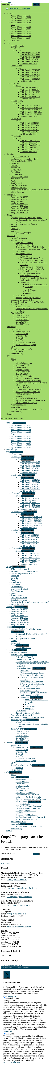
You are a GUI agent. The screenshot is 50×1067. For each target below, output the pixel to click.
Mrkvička (14, 166)
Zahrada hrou (16, 168)
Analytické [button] (7, 1031)
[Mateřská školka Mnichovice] (18, 9)
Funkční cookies (12, 998)
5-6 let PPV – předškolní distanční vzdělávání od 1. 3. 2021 (33, 279)
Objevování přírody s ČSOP (21, 161)
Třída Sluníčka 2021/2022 (30, 147)
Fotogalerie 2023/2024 (19, 201)
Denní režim (20, 338)
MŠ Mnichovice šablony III (26, 403)
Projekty (10, 154)
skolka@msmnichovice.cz (17, 880)
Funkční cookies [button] (9, 996)
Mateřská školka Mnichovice (12, 418)
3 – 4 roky (29, 287)
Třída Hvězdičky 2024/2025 (31, 105)
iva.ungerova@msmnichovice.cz (19, 897)
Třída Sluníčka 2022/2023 (30, 145)
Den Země (24, 256)
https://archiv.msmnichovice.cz (12, 965)
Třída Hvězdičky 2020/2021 (31, 114)
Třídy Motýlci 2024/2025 (30, 52)
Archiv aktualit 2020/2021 (21, 29)
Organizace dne (22, 336)
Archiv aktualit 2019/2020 (21, 31)
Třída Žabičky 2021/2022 (30, 94)
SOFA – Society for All (20, 157)
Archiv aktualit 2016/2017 (21, 447)
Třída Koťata (16, 119)
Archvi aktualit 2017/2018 (21, 36)
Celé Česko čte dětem (19, 185)
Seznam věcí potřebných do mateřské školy (27, 302)
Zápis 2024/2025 (22, 317)
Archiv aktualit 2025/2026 (21, 16)
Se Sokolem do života (19, 188)
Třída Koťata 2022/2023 (29, 127)
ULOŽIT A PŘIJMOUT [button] (12, 1062)
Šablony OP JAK (22, 365)
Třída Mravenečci (17, 46)
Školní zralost (21, 295)
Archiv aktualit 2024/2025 (21, 18)
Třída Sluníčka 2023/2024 (30, 143)
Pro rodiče (11, 236)
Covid (13, 25)
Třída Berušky (16, 66)
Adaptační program (18, 304)
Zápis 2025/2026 (22, 315)
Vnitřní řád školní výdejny (26, 345)
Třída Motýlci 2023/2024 (30, 55)
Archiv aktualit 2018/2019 (21, 33)
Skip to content (6, 2)
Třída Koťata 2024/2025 (29, 123)
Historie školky (16, 411)
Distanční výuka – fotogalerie (31, 267)
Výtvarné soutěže (17, 192)
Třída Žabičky (16, 83)
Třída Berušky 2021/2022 (30, 77)
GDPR (13, 347)
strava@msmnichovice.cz (16, 914)
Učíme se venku (17, 174)
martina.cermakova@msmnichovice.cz (22, 888)
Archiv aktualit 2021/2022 (21, 27)
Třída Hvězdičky (17, 101)
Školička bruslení (17, 183)
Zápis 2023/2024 (22, 324)
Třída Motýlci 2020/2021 (30, 61)
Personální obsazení (18, 405)
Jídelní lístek (5, 863)
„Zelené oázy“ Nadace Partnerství (29, 389)
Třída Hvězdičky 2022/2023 (31, 110)
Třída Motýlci (16, 48)
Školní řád (19, 340)
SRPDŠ (14, 226)
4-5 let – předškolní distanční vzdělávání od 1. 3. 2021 (31, 274)
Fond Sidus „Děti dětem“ (25, 376)
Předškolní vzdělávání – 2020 (36, 284)
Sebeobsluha (20, 311)
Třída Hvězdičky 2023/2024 (31, 108)
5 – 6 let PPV (30, 291)
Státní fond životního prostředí (27, 378)
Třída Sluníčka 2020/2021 (30, 149)
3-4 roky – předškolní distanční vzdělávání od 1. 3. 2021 (32, 270)
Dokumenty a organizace (20, 331)
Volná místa (15, 407)
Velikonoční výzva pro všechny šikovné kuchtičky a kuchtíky (32, 259)
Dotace (13, 231)
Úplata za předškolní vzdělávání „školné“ (26, 218)
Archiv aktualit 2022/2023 (21, 22)
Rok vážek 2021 (22, 374)
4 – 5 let (28, 289)
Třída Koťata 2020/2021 (29, 132)
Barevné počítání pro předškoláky (28, 298)
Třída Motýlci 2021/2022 (30, 59)
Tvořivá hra (15, 172)
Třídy (9, 43)
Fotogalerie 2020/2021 (19, 208)
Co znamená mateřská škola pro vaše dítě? (32, 309)
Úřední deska (16, 329)
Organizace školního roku (25, 342)
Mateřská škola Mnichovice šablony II (30, 400)
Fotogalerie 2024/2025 (19, 199)
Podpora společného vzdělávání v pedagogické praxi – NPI (28, 393)
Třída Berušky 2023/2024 (30, 72)
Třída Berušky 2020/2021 (30, 79)
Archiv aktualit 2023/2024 (21, 20)
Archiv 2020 (25, 282)
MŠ (8, 356)
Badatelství (15, 163)
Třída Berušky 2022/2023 (30, 75)
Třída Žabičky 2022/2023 (30, 92)
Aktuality (10, 13)
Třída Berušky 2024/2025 (30, 70)
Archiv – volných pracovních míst (29, 409)
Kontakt (10, 414)
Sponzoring (15, 229)
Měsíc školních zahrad (19, 177)
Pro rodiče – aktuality (19, 238)
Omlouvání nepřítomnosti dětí (22, 300)
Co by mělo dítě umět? (24, 243)
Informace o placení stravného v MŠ (24, 224)
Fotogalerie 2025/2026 (19, 197)
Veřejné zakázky (17, 353)
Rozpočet (19, 351)
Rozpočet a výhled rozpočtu (21, 349)
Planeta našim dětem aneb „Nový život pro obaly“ (30, 190)
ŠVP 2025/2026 (22, 334)
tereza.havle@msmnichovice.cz (19, 905)
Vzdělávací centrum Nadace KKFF (24, 159)
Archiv (18, 50)
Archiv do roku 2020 (28, 64)
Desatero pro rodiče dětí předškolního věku (32, 247)
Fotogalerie (11, 195)
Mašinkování (25, 387)
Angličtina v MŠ (17, 179)
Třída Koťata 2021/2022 (29, 130)
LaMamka (19, 396)
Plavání (13, 181)
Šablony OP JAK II (23, 233)
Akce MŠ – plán (13, 40)
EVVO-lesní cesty (23, 372)
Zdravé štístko (21, 367)
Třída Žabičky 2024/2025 (30, 88)
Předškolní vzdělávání (24, 254)
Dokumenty (11, 327)
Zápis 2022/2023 (22, 320)
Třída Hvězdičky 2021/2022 (31, 112)
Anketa (13, 359)
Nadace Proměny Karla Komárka (28, 381)
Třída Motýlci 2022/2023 (30, 57)
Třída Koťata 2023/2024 (29, 125)
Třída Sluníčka (16, 136)
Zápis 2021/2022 (22, 322)
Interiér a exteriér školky (20, 210)
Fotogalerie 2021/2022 (19, 206)
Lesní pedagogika (22, 370)
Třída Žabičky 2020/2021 (30, 97)
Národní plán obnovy (24, 363)
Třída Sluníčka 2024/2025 (30, 141)
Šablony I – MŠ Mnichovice (26, 398)
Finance (10, 215)
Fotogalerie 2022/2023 (19, 204)
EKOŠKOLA (16, 170)
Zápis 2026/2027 (17, 313)
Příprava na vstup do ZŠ (25, 245)
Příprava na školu (17, 240)
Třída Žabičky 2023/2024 (30, 90)
